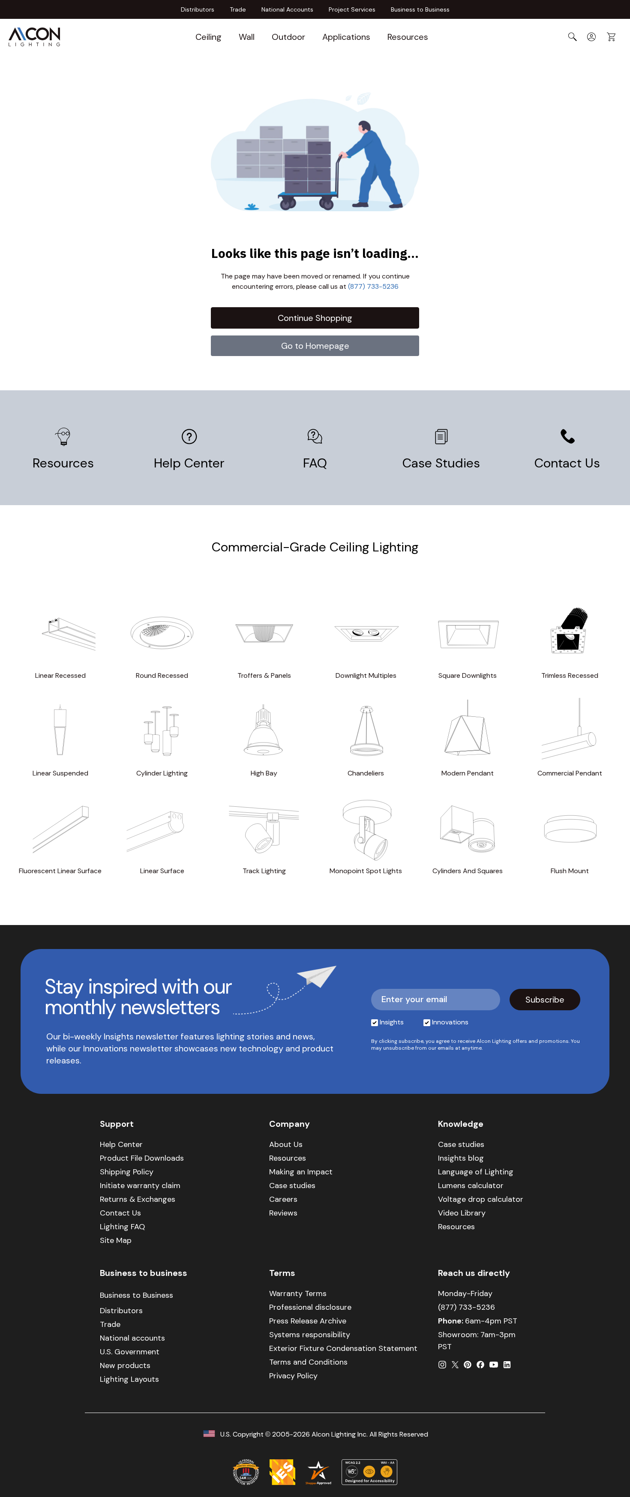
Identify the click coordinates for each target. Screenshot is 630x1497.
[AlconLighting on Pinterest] (467, 1364)
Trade (238, 9)
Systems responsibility (309, 1334)
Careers (283, 1199)
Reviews (283, 1213)
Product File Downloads (142, 1158)
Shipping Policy (126, 1172)
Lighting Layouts (129, 1379)
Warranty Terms (298, 1293)
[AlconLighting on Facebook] (480, 1364)
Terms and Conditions (308, 1362)
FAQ (315, 463)
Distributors (197, 9)
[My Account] (591, 36)
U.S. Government (129, 1352)
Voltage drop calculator (480, 1199)
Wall (247, 36)
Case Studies (441, 463)
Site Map (116, 1240)
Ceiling (208, 36)
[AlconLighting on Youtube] (493, 1364)
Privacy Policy (293, 1376)
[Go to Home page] (34, 36)
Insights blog (461, 1158)
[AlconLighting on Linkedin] (507, 1364)
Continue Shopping (315, 317)
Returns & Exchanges (137, 1199)
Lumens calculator (471, 1185)
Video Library (462, 1213)
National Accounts (287, 9)
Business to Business (420, 9)
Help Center (189, 463)
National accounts (132, 1338)
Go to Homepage (315, 345)
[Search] (572, 36)
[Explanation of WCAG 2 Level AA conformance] (369, 1472)
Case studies (292, 1185)
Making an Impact (301, 1172)
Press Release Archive (307, 1321)
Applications (346, 36)
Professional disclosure (310, 1307)
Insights (392, 1022)
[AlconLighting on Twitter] (455, 1364)
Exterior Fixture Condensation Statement (343, 1348)
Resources (407, 36)
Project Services (352, 9)
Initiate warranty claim (140, 1185)
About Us (286, 1144)
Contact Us (567, 463)
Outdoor (288, 36)
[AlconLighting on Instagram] (442, 1364)
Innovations (450, 1022)
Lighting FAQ (122, 1227)
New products (125, 1365)
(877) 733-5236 (373, 286)
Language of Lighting (475, 1172)
